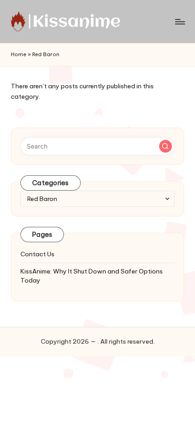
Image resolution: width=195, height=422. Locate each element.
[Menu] (179, 21)
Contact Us (37, 254)
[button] (165, 146)
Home (18, 54)
